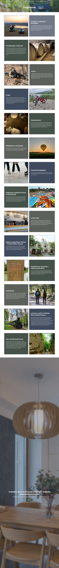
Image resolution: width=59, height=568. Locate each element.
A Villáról (26, 1)
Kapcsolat (46, 1)
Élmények (41, 1)
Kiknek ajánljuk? (31, 1)
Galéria (37, 1)
